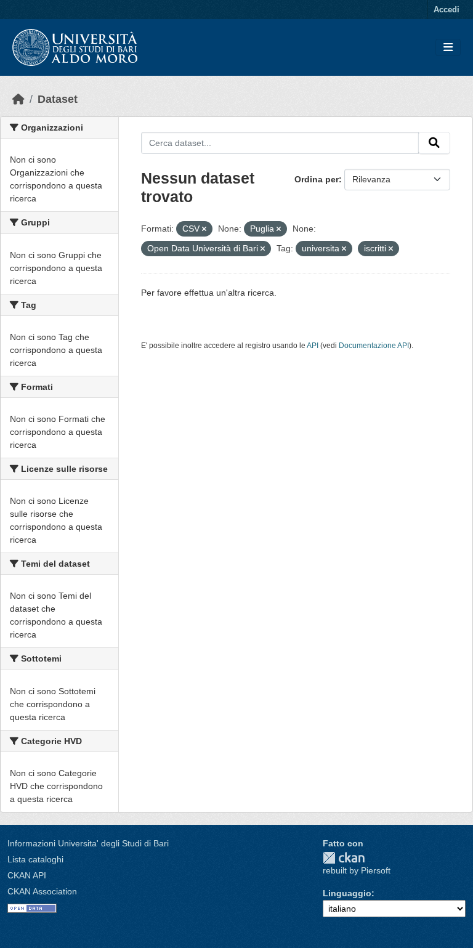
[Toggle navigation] (448, 48)
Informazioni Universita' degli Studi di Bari (88, 843)
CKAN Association (42, 891)
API (312, 345)
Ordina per (316, 179)
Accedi (446, 9)
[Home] (18, 99)
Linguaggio (347, 893)
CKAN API (26, 875)
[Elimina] (204, 229)
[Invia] (434, 143)
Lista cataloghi (35, 859)
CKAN (344, 857)
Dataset (58, 99)
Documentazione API (374, 345)
